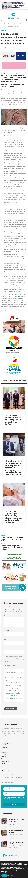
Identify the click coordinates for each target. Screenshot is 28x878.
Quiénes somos (8, 860)
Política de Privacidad (13, 695)
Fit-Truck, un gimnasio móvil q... (16, 843)
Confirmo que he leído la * (13, 798)
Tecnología (4, 752)
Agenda (3, 756)
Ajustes (11, 875)
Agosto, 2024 (3, 47)
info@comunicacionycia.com (16, 692)
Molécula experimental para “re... (17, 820)
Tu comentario (8, 615)
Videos (3, 759)
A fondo (3, 754)
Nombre (6, 630)
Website (6, 648)
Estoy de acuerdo (10, 665)
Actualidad (3, 30)
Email (5, 639)
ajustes (14, 872)
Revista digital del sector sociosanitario (13, 25)
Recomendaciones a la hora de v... (16, 831)
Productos (4, 750)
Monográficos (5, 761)
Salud (3, 763)
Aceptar (4, 875)
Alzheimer (23, 138)
